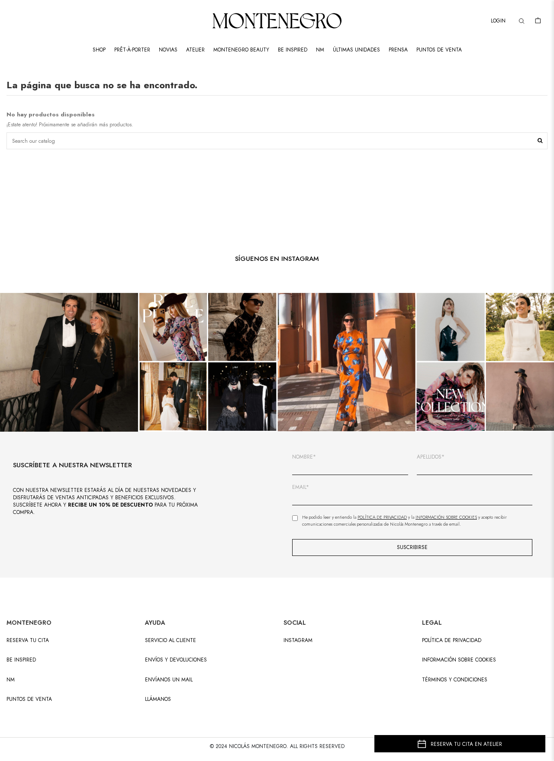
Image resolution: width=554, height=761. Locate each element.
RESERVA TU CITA (27, 640)
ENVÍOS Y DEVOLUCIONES (176, 660)
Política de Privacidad (382, 517)
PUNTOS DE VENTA (29, 699)
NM (10, 680)
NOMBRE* (304, 457)
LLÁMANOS (158, 699)
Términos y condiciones (454, 680)
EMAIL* (300, 487)
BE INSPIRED (21, 660)
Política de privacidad (451, 640)
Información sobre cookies (459, 660)
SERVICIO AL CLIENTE (170, 640)
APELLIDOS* (430, 457)
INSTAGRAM (297, 640)
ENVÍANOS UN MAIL (169, 680)
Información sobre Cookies (446, 517)
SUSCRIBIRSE (412, 547)
